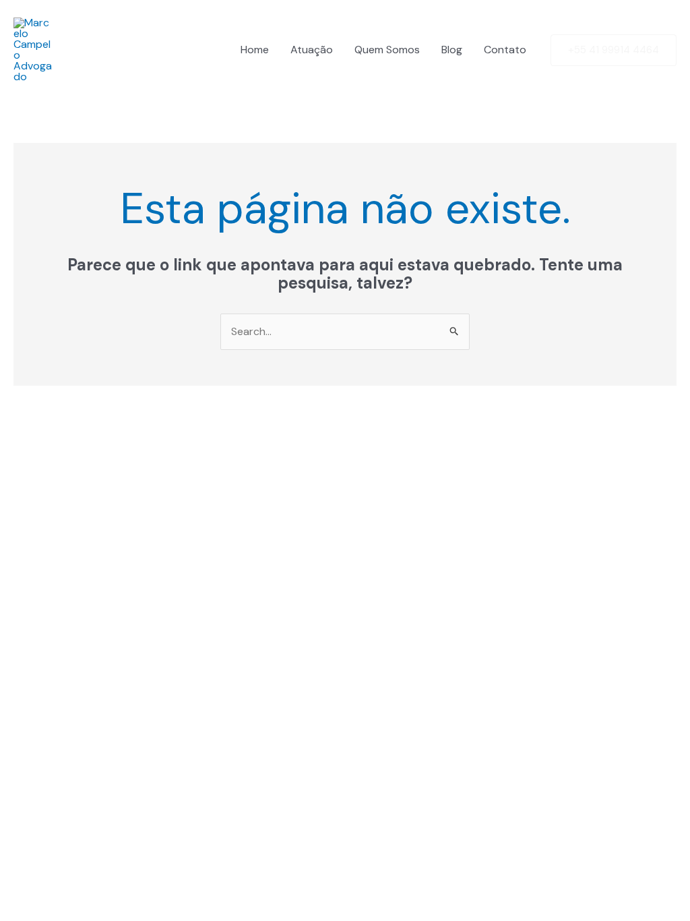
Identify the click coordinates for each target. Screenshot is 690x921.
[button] (614, 50)
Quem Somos (387, 49)
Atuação (311, 49)
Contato (505, 49)
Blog (451, 49)
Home (255, 49)
